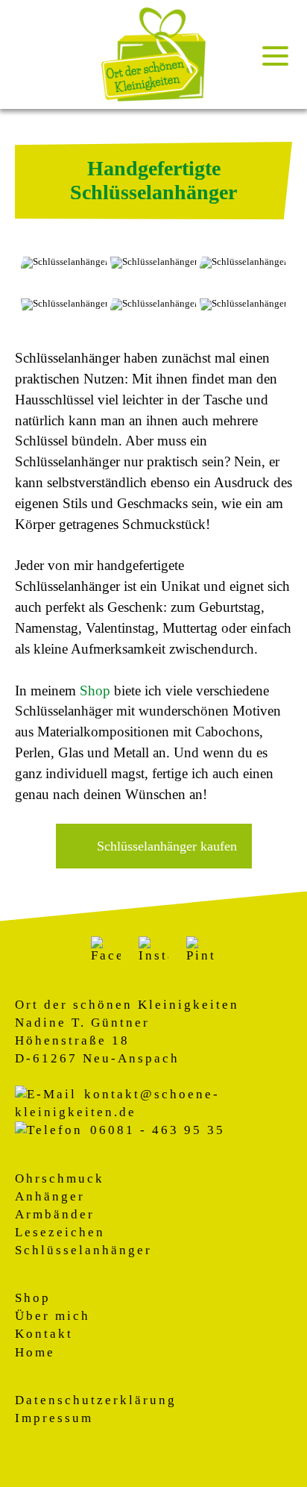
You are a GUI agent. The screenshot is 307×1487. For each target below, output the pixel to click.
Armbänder (55, 1214)
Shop (95, 690)
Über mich (52, 1316)
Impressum (54, 1418)
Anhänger (50, 1196)
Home (35, 1352)
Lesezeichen (60, 1232)
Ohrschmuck (59, 1178)
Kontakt (44, 1334)
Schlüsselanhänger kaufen (167, 846)
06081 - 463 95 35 (157, 1130)
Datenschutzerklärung (96, 1400)
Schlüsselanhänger (83, 1250)
